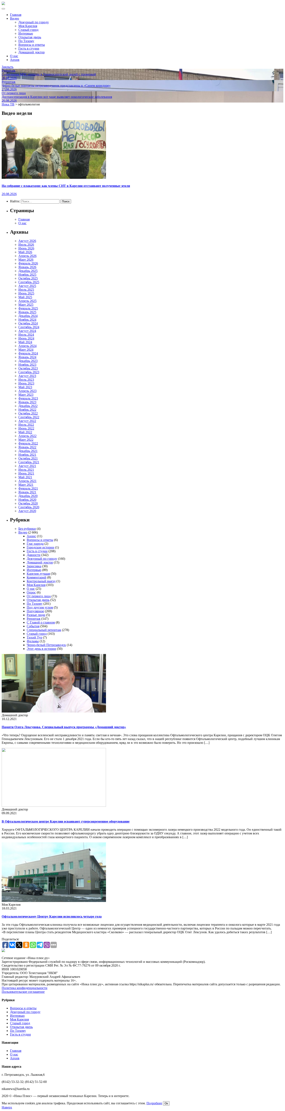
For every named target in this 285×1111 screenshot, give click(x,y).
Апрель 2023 (27, 391)
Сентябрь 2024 (28, 327)
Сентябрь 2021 (28, 462)
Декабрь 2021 (28, 451)
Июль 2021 (26, 469)
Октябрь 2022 (28, 413)
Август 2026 (27, 241)
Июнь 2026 (26, 248)
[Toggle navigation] (3, 8)
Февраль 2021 (28, 488)
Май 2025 (25, 297)
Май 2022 (25, 432)
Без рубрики (27, 528)
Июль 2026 (26, 244)
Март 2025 (25, 304)
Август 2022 (27, 421)
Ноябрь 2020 (27, 499)
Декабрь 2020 (28, 496)
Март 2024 (25, 349)
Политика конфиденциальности (24, 988)
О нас (14, 56)
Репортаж (33, 618)
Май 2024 (25, 342)
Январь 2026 (27, 267)
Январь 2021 (27, 492)
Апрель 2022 (27, 436)
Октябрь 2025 (28, 278)
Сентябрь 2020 (28, 507)
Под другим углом (40, 607)
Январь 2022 (27, 447)
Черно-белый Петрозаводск (46, 645)
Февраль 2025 (28, 308)
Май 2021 (25, 477)
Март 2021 (25, 484)
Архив (14, 59)
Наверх (7, 1107)
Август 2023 (27, 376)
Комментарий (36, 577)
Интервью (25, 33)
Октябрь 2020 (28, 503)
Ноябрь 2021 (27, 454)
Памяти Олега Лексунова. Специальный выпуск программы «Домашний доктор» (64, 727)
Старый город (28, 29)
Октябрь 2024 (28, 323)
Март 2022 (25, 439)
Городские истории (40, 547)
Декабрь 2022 (28, 406)
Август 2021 (27, 466)
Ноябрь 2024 (27, 319)
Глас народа (35, 543)
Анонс (31, 536)
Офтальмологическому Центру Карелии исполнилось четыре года (52, 916)
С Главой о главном (41, 622)
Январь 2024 (27, 357)
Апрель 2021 (27, 481)
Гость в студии (28, 48)
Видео (14, 18)
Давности (33, 555)
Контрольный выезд (41, 581)
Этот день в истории (41, 648)
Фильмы (33, 641)
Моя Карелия (27, 26)
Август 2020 (27, 511)
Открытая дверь (29, 37)
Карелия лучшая (38, 573)
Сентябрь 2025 (28, 282)
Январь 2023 (27, 402)
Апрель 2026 (27, 256)
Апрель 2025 (27, 301)
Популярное (35, 611)
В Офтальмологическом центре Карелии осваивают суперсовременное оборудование (66, 821)
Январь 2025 (27, 312)
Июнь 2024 (26, 338)
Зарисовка (34, 566)
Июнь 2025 (26, 293)
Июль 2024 (26, 334)
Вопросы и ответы (31, 44)
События (33, 626)
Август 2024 (27, 331)
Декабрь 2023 (28, 361)
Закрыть (7, 67)
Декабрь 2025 (28, 271)
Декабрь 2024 (28, 316)
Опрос (31, 592)
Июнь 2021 (26, 473)
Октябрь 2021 (28, 458)
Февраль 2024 (28, 353)
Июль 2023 (26, 379)
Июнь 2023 (26, 383)
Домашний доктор (31, 52)
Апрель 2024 (27, 346)
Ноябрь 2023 (27, 364)
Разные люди (36, 615)
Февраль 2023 (28, 398)
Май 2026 (25, 252)
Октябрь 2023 (28, 368)
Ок (166, 1103)
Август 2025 (27, 286)
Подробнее (154, 1103)
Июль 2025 (26, 289)
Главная (15, 14)
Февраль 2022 (28, 443)
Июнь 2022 (26, 428)
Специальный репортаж (44, 630)
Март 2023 (25, 394)
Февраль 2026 (28, 263)
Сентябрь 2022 (28, 417)
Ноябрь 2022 (27, 409)
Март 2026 (25, 259)
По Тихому (26, 41)
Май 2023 (25, 387)
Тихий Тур (34, 637)
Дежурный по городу (33, 22)
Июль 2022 (26, 424)
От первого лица (39, 596)
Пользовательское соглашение (23, 991)
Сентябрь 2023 (28, 372)
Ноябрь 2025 (27, 274)
